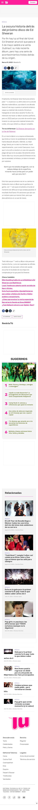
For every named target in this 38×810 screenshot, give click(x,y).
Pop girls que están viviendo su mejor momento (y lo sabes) (24, 704)
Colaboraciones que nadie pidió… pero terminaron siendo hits (18, 688)
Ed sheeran (6, 316)
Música (4, 22)
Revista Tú (17, 62)
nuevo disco (17, 316)
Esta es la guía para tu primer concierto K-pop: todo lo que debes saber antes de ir (18, 592)
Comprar (32, 2)
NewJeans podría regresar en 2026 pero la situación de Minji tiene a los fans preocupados (19, 672)
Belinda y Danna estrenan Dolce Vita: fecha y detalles (20, 432)
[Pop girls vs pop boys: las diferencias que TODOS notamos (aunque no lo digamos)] (19, 609)
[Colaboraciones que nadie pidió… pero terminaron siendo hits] (8, 684)
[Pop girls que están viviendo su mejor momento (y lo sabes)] (8, 701)
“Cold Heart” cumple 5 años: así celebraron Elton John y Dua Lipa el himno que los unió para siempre (19, 558)
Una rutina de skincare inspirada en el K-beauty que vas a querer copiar (20, 413)
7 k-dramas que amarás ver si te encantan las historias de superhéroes (21, 423)
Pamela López (18, 596)
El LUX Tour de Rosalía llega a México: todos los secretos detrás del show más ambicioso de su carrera (19, 524)
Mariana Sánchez (18, 630)
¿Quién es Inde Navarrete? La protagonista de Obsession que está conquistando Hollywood (20, 394)
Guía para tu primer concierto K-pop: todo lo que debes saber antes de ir (19, 655)
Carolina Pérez (19, 530)
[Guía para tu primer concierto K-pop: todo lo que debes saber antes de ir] (8, 651)
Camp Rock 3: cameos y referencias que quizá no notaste (21, 404)
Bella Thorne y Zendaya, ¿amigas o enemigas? (21, 385)
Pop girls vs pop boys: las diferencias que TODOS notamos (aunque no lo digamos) (16, 625)
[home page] (6, 2)
